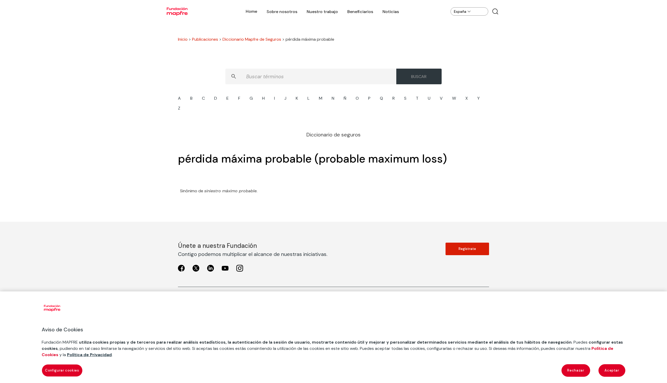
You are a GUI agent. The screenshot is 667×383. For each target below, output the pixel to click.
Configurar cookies (62, 370)
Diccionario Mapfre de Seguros (252, 39)
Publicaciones (205, 39)
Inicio (183, 39)
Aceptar (611, 370)
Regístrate (467, 249)
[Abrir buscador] (495, 11)
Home (251, 11)
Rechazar (575, 370)
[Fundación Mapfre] (177, 11)
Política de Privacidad (89, 354)
